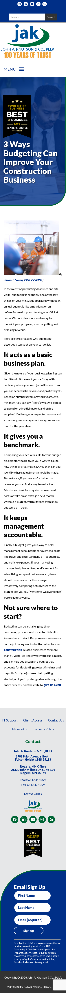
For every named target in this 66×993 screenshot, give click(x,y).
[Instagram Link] (38, 4)
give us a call (52, 685)
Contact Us (56, 720)
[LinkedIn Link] (26, 4)
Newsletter (20, 729)
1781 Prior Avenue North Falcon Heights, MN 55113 (33, 758)
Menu (10, 69)
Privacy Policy (44, 729)
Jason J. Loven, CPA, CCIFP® (23, 280)
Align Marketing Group (41, 986)
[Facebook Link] (19, 4)
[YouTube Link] (32, 4)
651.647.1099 (36, 784)
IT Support (10, 720)
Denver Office (33, 793)
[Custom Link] (44, 4)
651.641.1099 (37, 779)
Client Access (33, 720)
